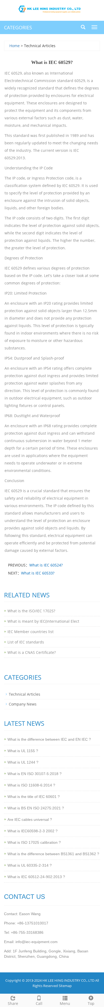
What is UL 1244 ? (22, 762)
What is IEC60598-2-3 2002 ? (32, 831)
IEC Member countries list (30, 631)
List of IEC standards (25, 642)
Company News (23, 704)
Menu (65, 1003)
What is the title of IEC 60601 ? (33, 796)
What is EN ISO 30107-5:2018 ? (34, 774)
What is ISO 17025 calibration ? (34, 842)
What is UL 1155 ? (22, 751)
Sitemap (65, 985)
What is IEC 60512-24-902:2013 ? (36, 877)
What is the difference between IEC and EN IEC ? (49, 739)
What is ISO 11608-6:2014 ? (31, 785)
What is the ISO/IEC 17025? (31, 610)
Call (39, 1003)
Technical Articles (24, 694)
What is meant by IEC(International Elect (43, 621)
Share (13, 1003)
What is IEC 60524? (46, 565)
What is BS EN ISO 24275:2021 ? (35, 808)
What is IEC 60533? (37, 573)
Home (14, 45)
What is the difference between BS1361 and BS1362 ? (53, 854)
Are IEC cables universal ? (29, 819)
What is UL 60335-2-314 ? (29, 865)
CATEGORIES (18, 27)
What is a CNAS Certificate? (31, 652)
